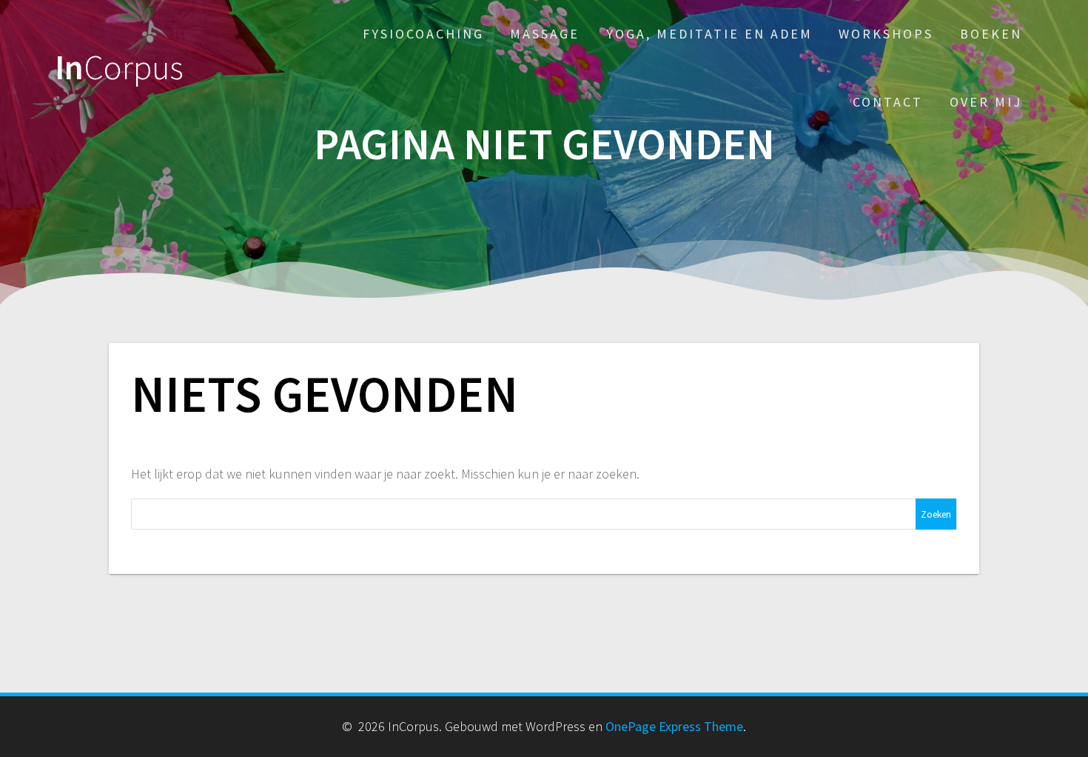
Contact (888, 101)
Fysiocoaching (423, 33)
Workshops (886, 33)
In (119, 67)
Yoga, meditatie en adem (709, 33)
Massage (545, 33)
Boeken (991, 33)
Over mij (986, 101)
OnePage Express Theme (674, 726)
